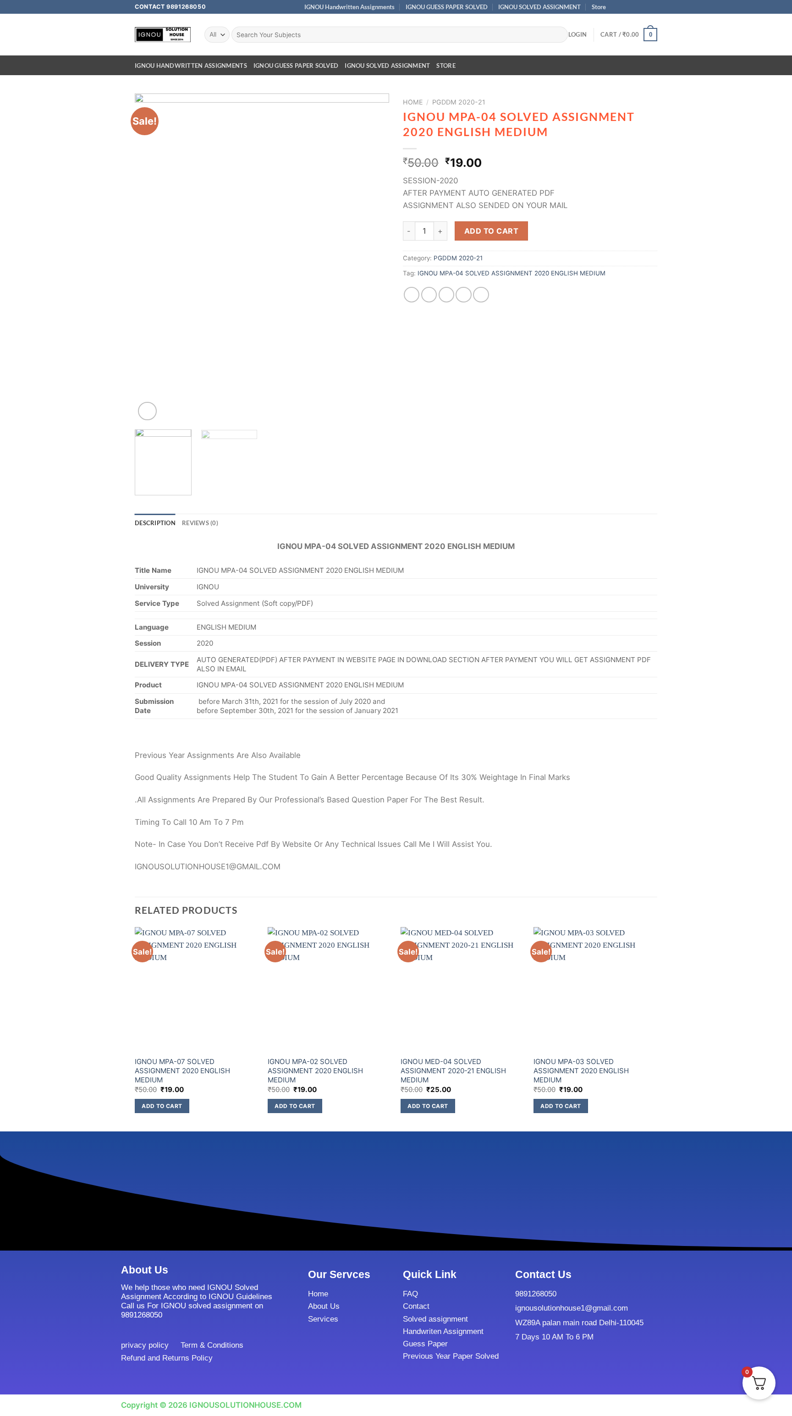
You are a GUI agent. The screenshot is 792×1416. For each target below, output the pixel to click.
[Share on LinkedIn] (481, 295)
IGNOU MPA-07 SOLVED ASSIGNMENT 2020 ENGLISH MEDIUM (182, 1070)
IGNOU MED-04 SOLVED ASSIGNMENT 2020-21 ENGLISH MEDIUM (453, 1070)
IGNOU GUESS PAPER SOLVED (447, 7)
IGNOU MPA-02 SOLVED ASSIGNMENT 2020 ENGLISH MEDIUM (315, 1070)
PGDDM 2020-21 (458, 102)
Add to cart (491, 231)
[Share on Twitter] (429, 295)
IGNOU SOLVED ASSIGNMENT (539, 7)
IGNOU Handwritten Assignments (349, 7)
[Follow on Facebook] (616, 7)
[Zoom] (147, 411)
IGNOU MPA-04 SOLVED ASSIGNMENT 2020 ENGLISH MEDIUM (511, 273)
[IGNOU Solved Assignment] (163, 34)
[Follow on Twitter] (634, 7)
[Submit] (558, 35)
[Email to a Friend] (447, 295)
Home (413, 102)
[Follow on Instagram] (625, 7)
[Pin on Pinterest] (464, 295)
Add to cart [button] (162, 1106)
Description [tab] (155, 523)
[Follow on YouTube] (653, 7)
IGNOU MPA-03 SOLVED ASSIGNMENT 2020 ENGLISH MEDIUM (581, 1070)
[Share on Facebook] (412, 295)
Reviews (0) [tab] (200, 523)
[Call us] (644, 7)
